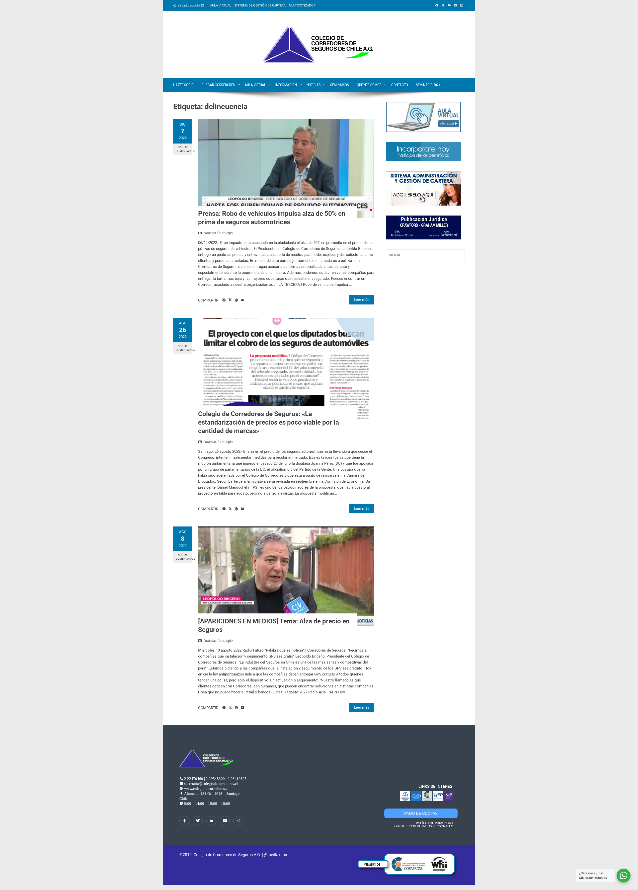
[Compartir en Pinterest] (236, 300)
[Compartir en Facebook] (224, 300)
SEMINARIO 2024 (428, 85)
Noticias (314, 85)
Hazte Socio (183, 85)
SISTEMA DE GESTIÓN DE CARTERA (260, 5)
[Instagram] (238, 821)
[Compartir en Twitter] (230, 300)
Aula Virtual (255, 85)
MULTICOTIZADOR (302, 5)
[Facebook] (184, 821)
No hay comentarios (184, 149)
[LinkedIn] (211, 821)
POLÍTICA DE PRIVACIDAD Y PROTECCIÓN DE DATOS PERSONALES (423, 824)
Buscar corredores (218, 85)
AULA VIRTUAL (220, 5)
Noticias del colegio (218, 233)
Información (286, 85)
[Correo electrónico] (242, 300)
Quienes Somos (369, 85)
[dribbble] (225, 821)
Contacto (399, 85)
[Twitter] (198, 821)
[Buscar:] (425, 255)
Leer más (361, 299)
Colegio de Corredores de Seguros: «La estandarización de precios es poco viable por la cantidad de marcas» (268, 422)
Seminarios (339, 85)
